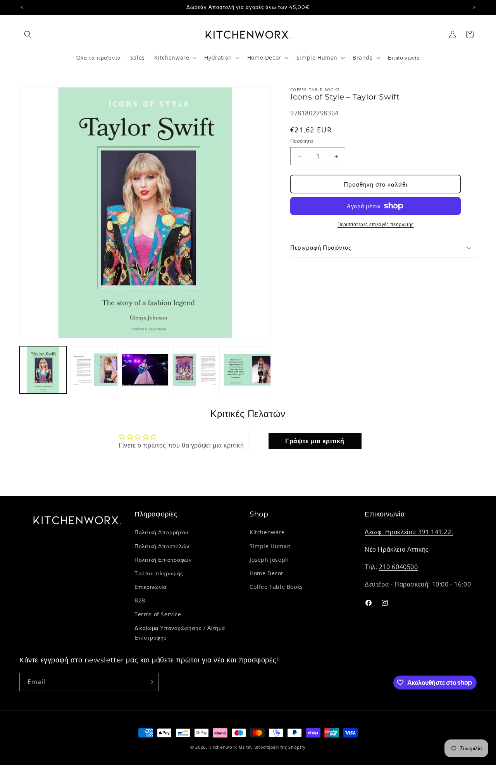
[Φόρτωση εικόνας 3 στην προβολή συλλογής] (145, 369)
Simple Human (270, 546)
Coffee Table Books (276, 586)
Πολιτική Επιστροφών (162, 559)
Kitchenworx (222, 747)
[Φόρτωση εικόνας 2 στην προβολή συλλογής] (94, 369)
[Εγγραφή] (149, 682)
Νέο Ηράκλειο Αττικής (397, 549)
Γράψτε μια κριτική (314, 441)
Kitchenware (267, 532)
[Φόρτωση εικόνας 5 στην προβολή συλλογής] (247, 369)
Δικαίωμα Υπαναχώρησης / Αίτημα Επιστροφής (179, 632)
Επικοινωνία (150, 586)
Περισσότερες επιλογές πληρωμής (376, 224)
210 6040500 (398, 567)
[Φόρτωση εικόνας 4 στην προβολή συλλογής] (196, 369)
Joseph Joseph (269, 559)
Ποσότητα (301, 140)
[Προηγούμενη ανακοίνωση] (22, 7)
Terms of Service (157, 614)
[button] (27, 34)
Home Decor (267, 573)
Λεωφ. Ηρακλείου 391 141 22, (409, 532)
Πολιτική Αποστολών (161, 546)
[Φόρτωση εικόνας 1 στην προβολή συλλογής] (43, 369)
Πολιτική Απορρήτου (161, 532)
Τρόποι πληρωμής (158, 573)
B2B (139, 600)
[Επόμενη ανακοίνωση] (473, 7)
